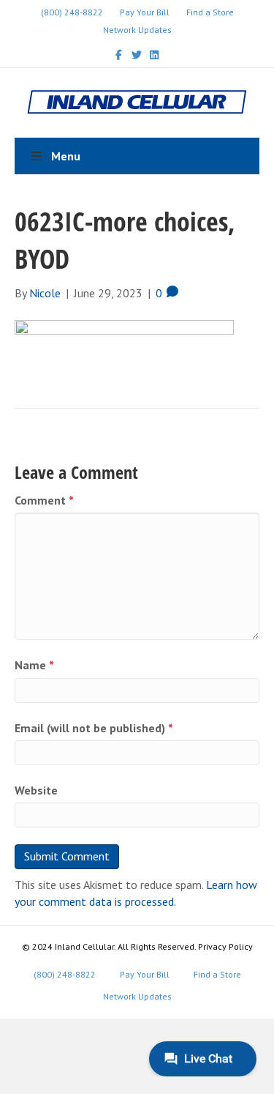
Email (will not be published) (94, 728)
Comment (44, 500)
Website (36, 790)
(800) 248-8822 (72, 12)
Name (34, 665)
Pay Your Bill (145, 12)
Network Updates (137, 29)
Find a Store (210, 12)
